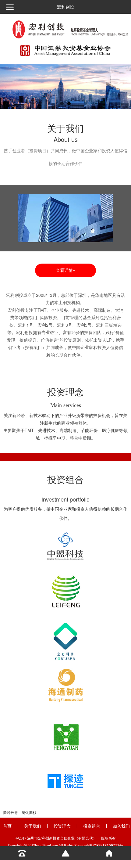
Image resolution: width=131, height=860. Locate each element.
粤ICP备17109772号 (106, 845)
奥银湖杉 (29, 813)
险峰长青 (10, 813)
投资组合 (91, 826)
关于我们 (32, 826)
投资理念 (62, 826)
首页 (7, 826)
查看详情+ (65, 270)
